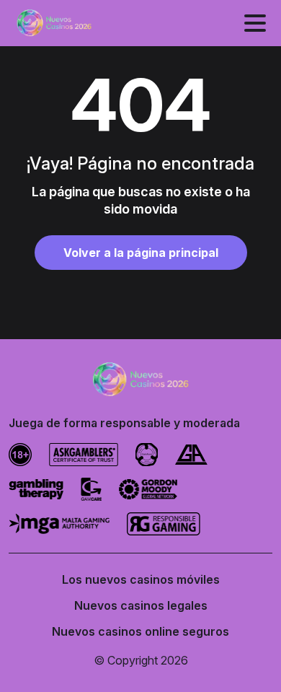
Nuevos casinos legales (141, 605)
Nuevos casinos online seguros (140, 631)
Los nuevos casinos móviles (141, 579)
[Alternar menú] (255, 23)
